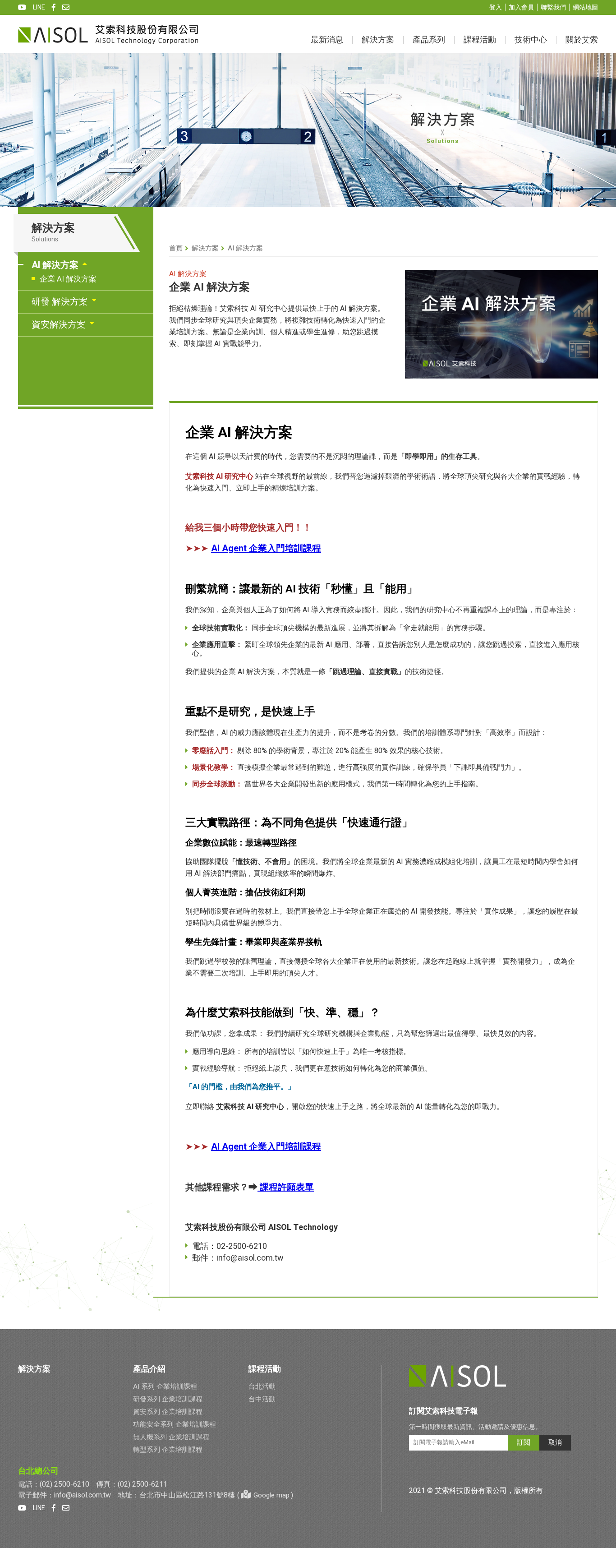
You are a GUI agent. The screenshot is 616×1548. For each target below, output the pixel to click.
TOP (604, 1385)
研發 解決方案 (60, 301)
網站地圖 (585, 7)
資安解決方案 (59, 324)
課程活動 (480, 40)
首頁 (176, 248)
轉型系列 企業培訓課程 (167, 1450)
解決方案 (378, 40)
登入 (495, 7)
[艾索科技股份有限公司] (108, 34)
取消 (555, 1442)
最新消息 (327, 40)
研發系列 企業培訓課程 (167, 1399)
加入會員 (521, 7)
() (265, 1495)
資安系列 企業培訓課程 (167, 1412)
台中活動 (262, 1399)
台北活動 (262, 1386)
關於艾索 (581, 40)
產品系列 (429, 40)
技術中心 (531, 40)
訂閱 (523, 1442)
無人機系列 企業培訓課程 (171, 1437)
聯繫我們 (553, 7)
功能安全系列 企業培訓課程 (174, 1424)
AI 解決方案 (55, 265)
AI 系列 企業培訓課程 (165, 1386)
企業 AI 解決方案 (68, 279)
